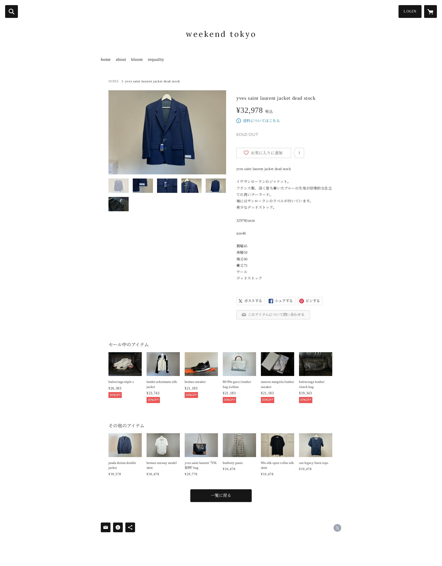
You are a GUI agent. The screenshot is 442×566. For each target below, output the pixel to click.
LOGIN (410, 11)
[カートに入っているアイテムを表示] (430, 11)
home (106, 59)
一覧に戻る (221, 495)
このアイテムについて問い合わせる (276, 315)
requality (156, 59)
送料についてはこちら (261, 121)
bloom (137, 59)
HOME (113, 81)
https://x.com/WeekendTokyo (337, 528)
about (121, 59)
